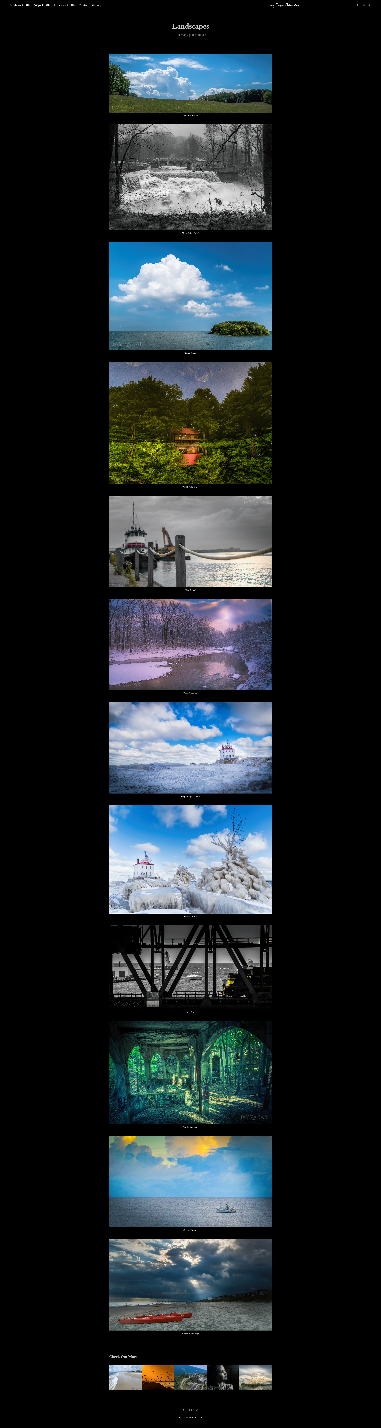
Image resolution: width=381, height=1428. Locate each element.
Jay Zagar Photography (284, 5)
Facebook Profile (20, 5)
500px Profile (42, 5)
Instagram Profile (64, 5)
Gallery (96, 5)
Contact (84, 5)
